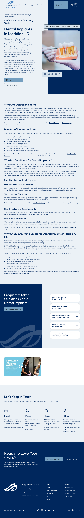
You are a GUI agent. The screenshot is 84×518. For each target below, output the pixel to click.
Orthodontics (68, 496)
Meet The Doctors (52, 490)
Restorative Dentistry (23, 15)
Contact (51, 5)
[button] (27, 5)
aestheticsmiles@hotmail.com (13, 428)
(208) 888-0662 (29, 430)
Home (21, 5)
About (48, 487)
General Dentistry (69, 487)
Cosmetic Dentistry (70, 490)
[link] (10, 5)
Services (12, 15)
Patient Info (33, 5)
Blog (38, 5)
